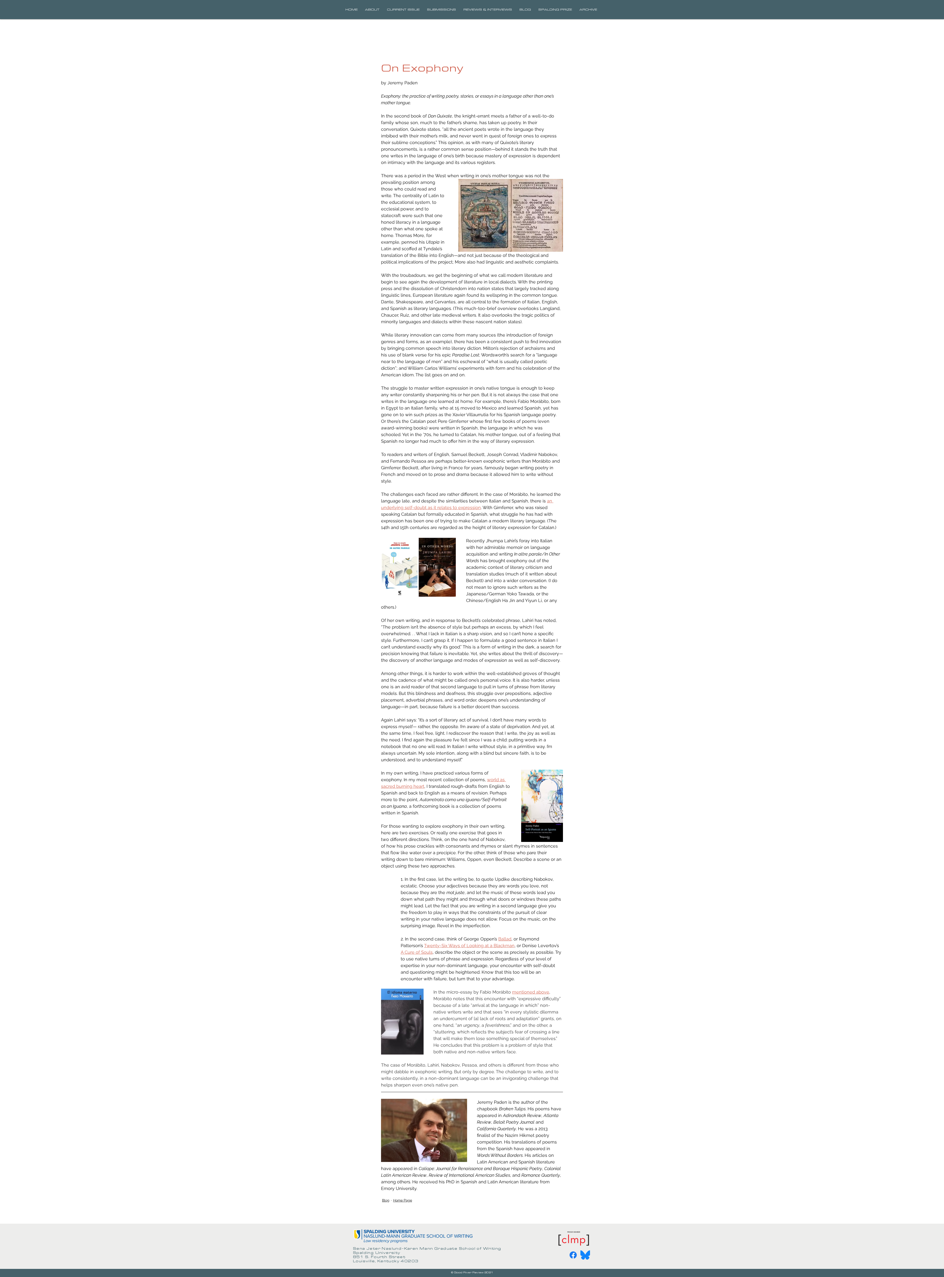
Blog (385, 1200)
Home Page (402, 1200)
